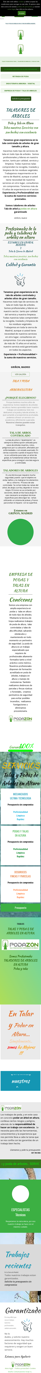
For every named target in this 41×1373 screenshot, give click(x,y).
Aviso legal (9, 1368)
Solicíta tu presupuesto (21, 98)
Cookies (33, 1368)
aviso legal (11, 9)
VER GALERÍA (20, 374)
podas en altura (28, 208)
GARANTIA (20, 544)
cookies (21, 2)
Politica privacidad (22, 1368)
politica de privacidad (24, 7)
